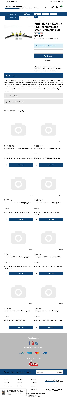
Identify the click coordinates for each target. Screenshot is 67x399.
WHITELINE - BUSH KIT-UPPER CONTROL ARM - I (17, 212)
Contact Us (60, 1)
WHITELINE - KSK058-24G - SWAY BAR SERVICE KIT (48, 266)
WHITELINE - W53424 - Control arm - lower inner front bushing (17, 267)
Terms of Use (34, 382)
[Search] (46, 7)
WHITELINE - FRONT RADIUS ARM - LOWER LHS (47, 158)
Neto (39, 396)
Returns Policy (34, 389)
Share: (36, 33)
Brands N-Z (11, 18)
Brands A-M (12, 14)
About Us (55, 1)
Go (36, 17)
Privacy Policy (34, 386)
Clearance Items (8, 386)
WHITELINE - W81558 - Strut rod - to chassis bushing (46, 213)
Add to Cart (49, 56)
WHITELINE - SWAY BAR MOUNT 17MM (14, 320)
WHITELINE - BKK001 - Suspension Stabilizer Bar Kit (18, 158)
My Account (7, 382)
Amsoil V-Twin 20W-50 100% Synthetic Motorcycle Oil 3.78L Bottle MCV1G (15, 392)
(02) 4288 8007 (11, 1)
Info (59, 38)
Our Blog (19, 386)
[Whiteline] (30, 141)
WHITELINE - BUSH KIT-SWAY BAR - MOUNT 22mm (48, 320)
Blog (51, 1)
